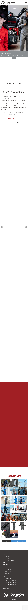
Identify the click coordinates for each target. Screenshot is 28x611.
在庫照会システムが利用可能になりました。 (19, 440)
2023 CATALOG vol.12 (14, 324)
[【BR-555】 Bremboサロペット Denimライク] (5, 534)
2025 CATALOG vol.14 (14, 280)
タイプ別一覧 (8, 569)
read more (21, 151)
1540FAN (8, 235)
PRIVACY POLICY (9, 560)
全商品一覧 (7, 573)
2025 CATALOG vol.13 (14, 302)
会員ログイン (6, 588)
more (14, 57)
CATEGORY (8, 571)
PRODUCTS (6, 568)
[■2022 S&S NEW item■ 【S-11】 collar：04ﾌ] (22, 517)
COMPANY (8, 556)
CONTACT (5, 576)
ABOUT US (5, 554)
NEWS (4, 562)
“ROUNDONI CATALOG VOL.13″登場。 (16, 52)
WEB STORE (6, 564)
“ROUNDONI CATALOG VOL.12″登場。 (16, 55)
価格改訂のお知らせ (11, 53)
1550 (20, 235)
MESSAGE (14, 119)
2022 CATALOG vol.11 (14, 347)
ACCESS (14, 122)
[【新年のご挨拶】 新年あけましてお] (14, 534)
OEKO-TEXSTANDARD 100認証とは (21, 180)
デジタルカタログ (7, 578)
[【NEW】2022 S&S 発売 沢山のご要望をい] (22, 526)
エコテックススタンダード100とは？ (14, 368)
